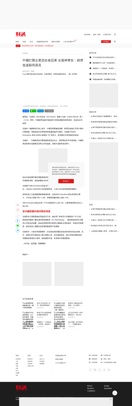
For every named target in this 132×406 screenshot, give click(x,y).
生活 (31, 42)
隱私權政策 (72, 174)
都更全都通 (56, 42)
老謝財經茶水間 (42, 42)
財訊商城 (87, 34)
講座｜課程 (97, 34)
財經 (17, 42)
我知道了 (66, 181)
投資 (24, 42)
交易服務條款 (91, 391)
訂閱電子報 (107, 34)
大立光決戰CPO (60, 363)
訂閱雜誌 (106, 42)
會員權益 (106, 386)
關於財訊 (90, 386)
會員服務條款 (108, 388)
